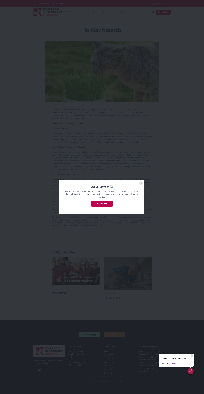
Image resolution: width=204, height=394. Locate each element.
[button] (190, 371)
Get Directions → (102, 203)
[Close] (141, 183)
